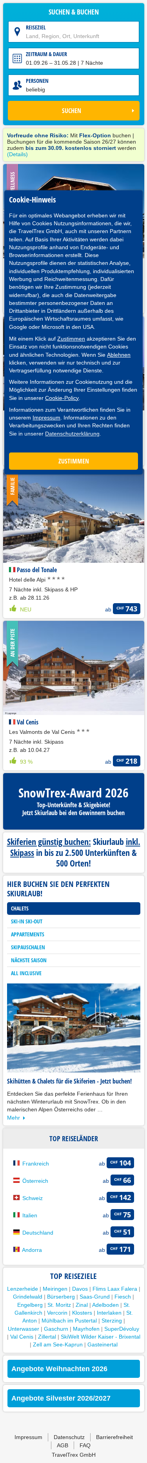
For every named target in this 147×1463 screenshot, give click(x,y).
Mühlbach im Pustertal (69, 1320)
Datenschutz (69, 1437)
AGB (62, 1445)
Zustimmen (71, 339)
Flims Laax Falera (115, 1289)
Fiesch (122, 1296)
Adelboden (105, 1305)
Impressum (46, 417)
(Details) (17, 154)
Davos (80, 1289)
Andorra (32, 1250)
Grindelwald (27, 1296)
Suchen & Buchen (74, 12)
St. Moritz (59, 1305)
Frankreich (35, 1163)
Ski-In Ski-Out (26, 921)
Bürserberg (61, 1296)
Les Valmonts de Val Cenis (42, 732)
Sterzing (112, 1320)
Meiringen (55, 1289)
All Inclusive (26, 973)
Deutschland (37, 1233)
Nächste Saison (29, 960)
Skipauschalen (28, 947)
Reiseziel (36, 27)
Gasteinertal (102, 1344)
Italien (29, 1215)
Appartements (27, 934)
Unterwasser (23, 1329)
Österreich (35, 1181)
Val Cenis (21, 1336)
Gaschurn (56, 1329)
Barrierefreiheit (114, 1437)
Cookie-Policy (62, 398)
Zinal (82, 1305)
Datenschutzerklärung (72, 434)
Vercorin (57, 1313)
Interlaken (109, 1313)
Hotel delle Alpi (28, 579)
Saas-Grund (95, 1296)
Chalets (20, 908)
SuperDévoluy (121, 1329)
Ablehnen (119, 355)
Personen (37, 80)
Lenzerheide (22, 1289)
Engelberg (30, 1305)
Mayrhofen (86, 1329)
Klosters (82, 1313)
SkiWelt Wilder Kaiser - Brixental (100, 1336)
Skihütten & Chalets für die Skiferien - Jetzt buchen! (69, 1081)
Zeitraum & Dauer (46, 54)
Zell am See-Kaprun (58, 1344)
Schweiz (32, 1198)
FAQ (85, 1445)
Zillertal (47, 1336)
